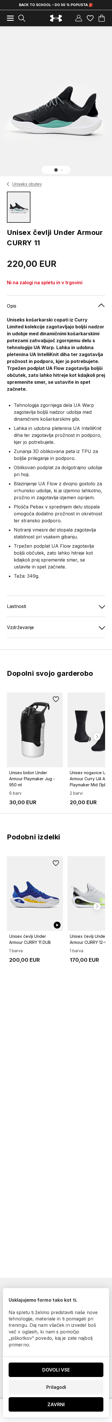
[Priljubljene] (90, 18)
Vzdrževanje (20, 627)
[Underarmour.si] (56, 18)
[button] (56, 170)
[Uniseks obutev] (8, 184)
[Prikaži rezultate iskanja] (21, 18)
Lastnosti (16, 606)
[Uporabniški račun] (78, 18)
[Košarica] (101, 18)
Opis (11, 306)
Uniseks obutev (27, 184)
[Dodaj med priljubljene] (56, 699)
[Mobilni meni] (10, 18)
